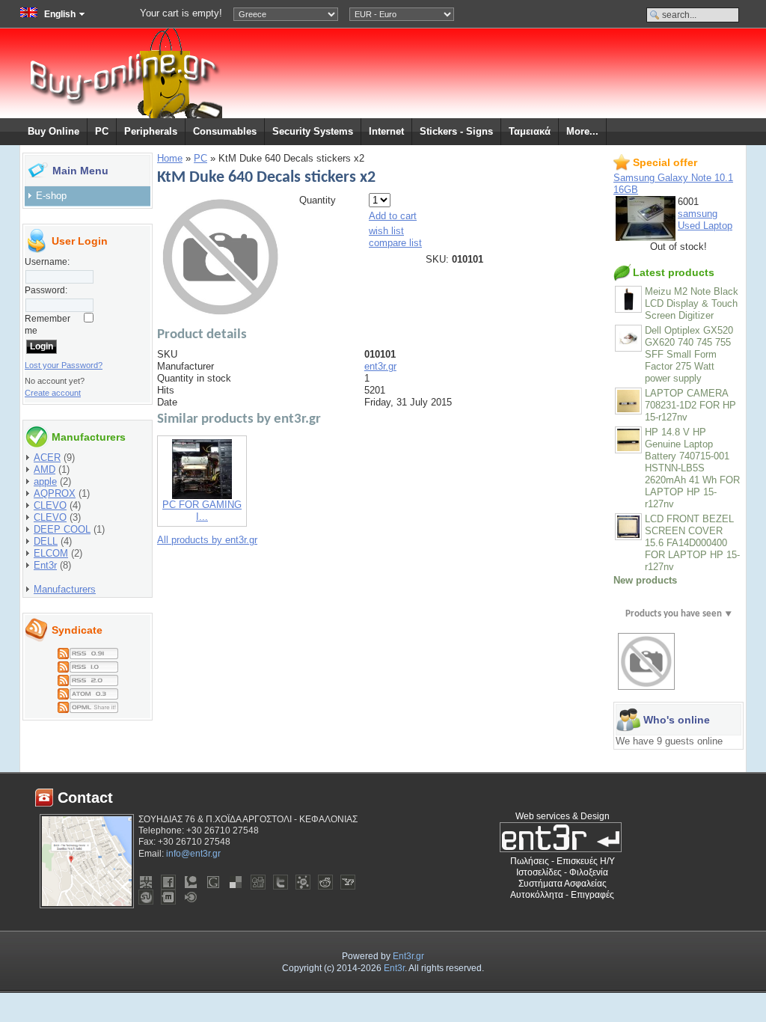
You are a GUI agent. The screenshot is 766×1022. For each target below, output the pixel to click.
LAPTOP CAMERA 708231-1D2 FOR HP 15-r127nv (690, 405)
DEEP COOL (62, 529)
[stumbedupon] (145, 897)
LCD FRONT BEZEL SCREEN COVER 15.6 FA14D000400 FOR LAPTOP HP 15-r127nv (692, 542)
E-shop (51, 195)
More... (582, 131)
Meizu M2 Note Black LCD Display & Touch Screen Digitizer (691, 303)
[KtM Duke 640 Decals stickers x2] (221, 313)
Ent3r (45, 565)
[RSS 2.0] (88, 677)
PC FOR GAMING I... (202, 510)
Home (170, 158)
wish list (386, 230)
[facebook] (168, 882)
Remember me (47, 324)
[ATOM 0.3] (88, 691)
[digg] (258, 882)
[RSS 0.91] (88, 650)
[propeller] (302, 882)
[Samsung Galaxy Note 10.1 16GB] (645, 237)
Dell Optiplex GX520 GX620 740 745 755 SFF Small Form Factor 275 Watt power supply (689, 354)
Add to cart (393, 215)
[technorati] (190, 882)
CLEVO (50, 505)
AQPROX (55, 493)
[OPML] (88, 704)
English (60, 14)
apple (45, 481)
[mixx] (168, 897)
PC (101, 131)
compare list (395, 242)
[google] (213, 882)
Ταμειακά (530, 131)
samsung (697, 213)
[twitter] (280, 882)
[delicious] (235, 882)
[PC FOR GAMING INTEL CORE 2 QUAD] (202, 495)
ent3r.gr (380, 366)
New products (645, 580)
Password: (46, 290)
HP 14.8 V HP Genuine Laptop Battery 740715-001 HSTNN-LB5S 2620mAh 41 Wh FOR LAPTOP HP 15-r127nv (692, 468)
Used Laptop (705, 225)
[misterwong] (145, 882)
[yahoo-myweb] (347, 882)
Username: (47, 262)
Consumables (225, 131)
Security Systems (312, 131)
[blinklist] (190, 897)
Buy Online (53, 131)
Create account (53, 392)
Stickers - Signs (456, 131)
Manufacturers (65, 589)
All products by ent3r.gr (207, 539)
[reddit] (325, 882)
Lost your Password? (63, 365)
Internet (386, 131)
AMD (44, 469)
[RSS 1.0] (88, 664)
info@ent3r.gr (193, 853)
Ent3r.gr (408, 956)
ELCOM (51, 553)
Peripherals (150, 131)
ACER (47, 457)
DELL (46, 541)
